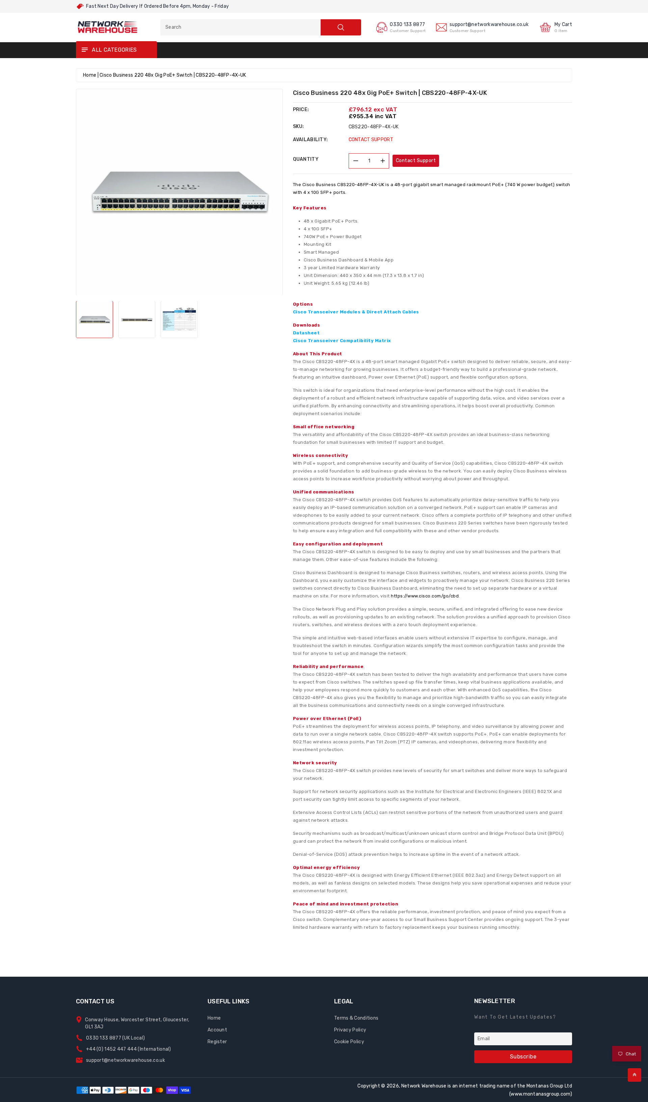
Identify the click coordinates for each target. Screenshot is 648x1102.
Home (89, 75)
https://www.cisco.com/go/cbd (425, 595)
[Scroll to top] (634, 1075)
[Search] (341, 27)
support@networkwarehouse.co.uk (489, 24)
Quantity (306, 159)
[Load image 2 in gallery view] (137, 319)
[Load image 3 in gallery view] (179, 319)
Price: (301, 109)
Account (217, 1030)
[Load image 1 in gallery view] (94, 319)
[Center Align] (84, 50)
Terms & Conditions (356, 1018)
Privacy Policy (350, 1030)
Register (217, 1042)
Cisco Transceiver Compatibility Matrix (342, 340)
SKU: (298, 126)
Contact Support (416, 160)
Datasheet (306, 332)
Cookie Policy (349, 1042)
